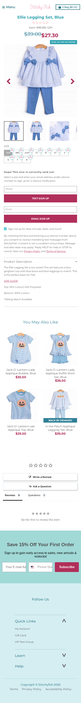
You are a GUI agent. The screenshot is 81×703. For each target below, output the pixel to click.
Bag (69, 7)
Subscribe (67, 567)
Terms (14, 689)
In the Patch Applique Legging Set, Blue (60, 428)
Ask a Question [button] (42, 486)
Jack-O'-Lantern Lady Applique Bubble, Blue (21, 371)
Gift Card (20, 635)
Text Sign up (40, 198)
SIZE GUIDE (11, 280)
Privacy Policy (32, 251)
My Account (22, 628)
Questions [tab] (34, 495)
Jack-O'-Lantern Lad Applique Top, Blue (20, 428)
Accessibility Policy (58, 689)
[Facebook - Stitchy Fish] (32, 607)
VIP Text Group (24, 641)
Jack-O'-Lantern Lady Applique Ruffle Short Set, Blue (60, 373)
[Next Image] (72, 81)
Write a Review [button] (42, 477)
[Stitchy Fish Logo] (40, 7)
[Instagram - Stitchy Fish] (40, 607)
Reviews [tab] (10, 495)
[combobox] (32, 567)
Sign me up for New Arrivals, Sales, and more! (35, 228)
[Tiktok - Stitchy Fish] (49, 607)
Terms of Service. (56, 251)
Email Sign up (40, 218)
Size (6, 146)
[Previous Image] (8, 81)
